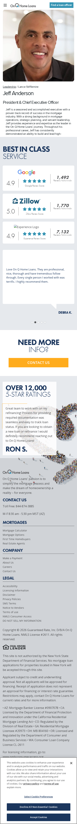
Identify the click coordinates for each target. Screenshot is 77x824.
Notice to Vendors (13, 607)
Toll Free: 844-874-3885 (18, 506)
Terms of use (10, 612)
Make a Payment (12, 558)
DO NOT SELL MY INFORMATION (22, 620)
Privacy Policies (12, 599)
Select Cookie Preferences (38, 796)
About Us (8, 562)
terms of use (51, 783)
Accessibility (10, 586)
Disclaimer (9, 594)
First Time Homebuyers (16, 539)
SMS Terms (9, 603)
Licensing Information (16, 590)
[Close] (71, 763)
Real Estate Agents (14, 543)
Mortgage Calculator (15, 530)
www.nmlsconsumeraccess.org (23, 757)
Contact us (38, 362)
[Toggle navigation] (5, 5)
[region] (38, 790)
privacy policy (31, 783)
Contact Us (9, 571)
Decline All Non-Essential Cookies (38, 807)
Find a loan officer (61, 5)
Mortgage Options (13, 534)
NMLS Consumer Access (17, 616)
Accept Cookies (38, 817)
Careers (7, 567)
